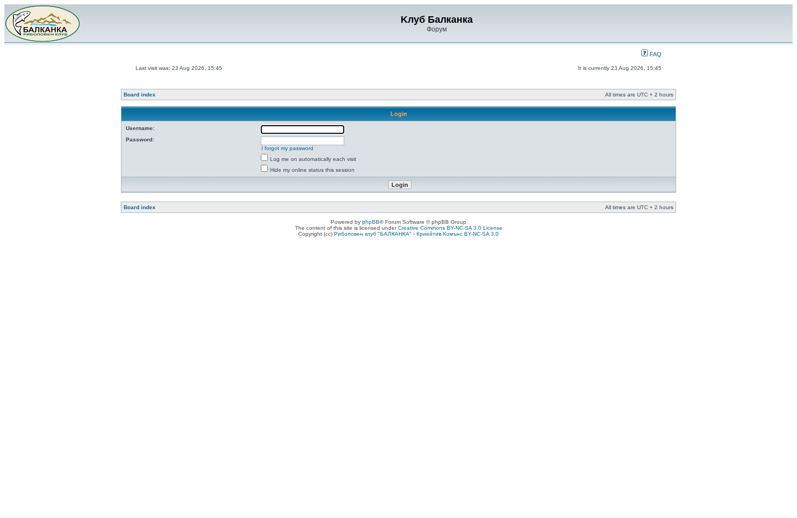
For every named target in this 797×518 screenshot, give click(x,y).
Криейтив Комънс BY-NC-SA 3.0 (457, 234)
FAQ (654, 54)
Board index (140, 95)
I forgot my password (287, 148)
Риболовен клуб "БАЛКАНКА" (373, 234)
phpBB (371, 222)
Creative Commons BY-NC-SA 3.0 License (450, 228)
